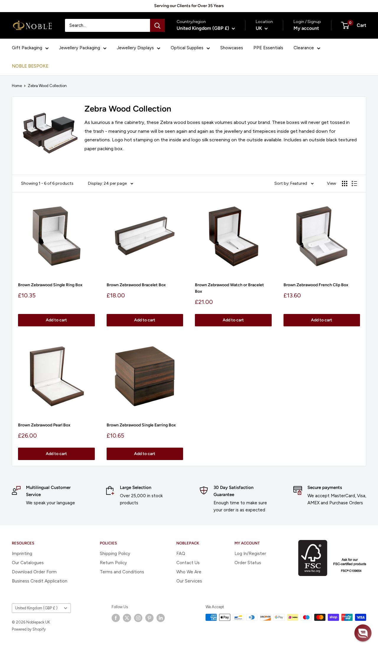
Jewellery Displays (135, 47)
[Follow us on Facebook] (116, 618)
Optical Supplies (187, 47)
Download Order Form (34, 572)
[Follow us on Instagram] (138, 618)
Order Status (247, 562)
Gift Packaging (27, 47)
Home (17, 86)
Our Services (189, 581)
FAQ (180, 553)
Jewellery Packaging (79, 47)
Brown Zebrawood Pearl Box (44, 425)
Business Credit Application (39, 581)
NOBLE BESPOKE (30, 66)
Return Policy (113, 562)
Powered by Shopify (29, 629)
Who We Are (188, 572)
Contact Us (188, 562)
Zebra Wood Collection (47, 86)
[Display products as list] (354, 183)
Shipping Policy (115, 553)
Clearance (304, 47)
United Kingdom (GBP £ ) (36, 608)
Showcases (231, 47)
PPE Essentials (268, 47)
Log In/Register (250, 553)
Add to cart (56, 320)
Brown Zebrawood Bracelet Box (136, 284)
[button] (363, 633)
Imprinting (22, 553)
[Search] (157, 25)
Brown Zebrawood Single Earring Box (141, 425)
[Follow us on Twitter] (127, 618)
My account (306, 28)
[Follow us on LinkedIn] (161, 618)
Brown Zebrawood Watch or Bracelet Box (229, 288)
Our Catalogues (28, 562)
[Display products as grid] (344, 183)
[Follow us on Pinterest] (149, 618)
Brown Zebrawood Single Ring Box (50, 284)
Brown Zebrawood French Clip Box (316, 284)
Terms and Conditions (122, 572)
